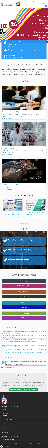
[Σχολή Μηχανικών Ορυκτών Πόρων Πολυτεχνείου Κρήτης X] (35, 1)
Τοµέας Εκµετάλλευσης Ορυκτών (18, 259)
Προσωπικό (4, 427)
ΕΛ (44, 2)
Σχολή (30, 1)
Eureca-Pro (11, 55)
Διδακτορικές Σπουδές (10, 185)
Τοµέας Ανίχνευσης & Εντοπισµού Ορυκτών (22, 240)
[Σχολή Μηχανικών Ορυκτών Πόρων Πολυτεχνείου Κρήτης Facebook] (33, 1)
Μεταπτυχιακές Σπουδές (10, 148)
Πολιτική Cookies (39, 444)
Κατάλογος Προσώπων (6, 429)
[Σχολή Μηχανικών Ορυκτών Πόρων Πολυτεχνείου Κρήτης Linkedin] (38, 1)
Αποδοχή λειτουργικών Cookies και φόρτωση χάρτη (23, 389)
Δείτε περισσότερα (7, 118)
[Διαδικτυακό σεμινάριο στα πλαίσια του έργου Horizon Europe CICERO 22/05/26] (12, 205)
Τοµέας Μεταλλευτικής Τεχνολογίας (20, 249)
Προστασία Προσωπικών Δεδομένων (25, 444)
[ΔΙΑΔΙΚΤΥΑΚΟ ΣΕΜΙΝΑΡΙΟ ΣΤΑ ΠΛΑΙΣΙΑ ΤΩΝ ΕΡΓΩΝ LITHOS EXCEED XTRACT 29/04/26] (35, 205)
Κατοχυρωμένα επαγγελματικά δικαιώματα (23, 50)
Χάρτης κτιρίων (5, 413)
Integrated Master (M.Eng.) (16, 42)
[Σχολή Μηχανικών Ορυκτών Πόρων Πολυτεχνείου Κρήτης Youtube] (36, 1)
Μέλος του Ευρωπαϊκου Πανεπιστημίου (18, 58)
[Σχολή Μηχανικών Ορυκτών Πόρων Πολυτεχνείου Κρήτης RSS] (40, 1)
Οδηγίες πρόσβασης (5, 415)
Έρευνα (26, 1)
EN (46, 2)
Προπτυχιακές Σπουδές (10, 112)
